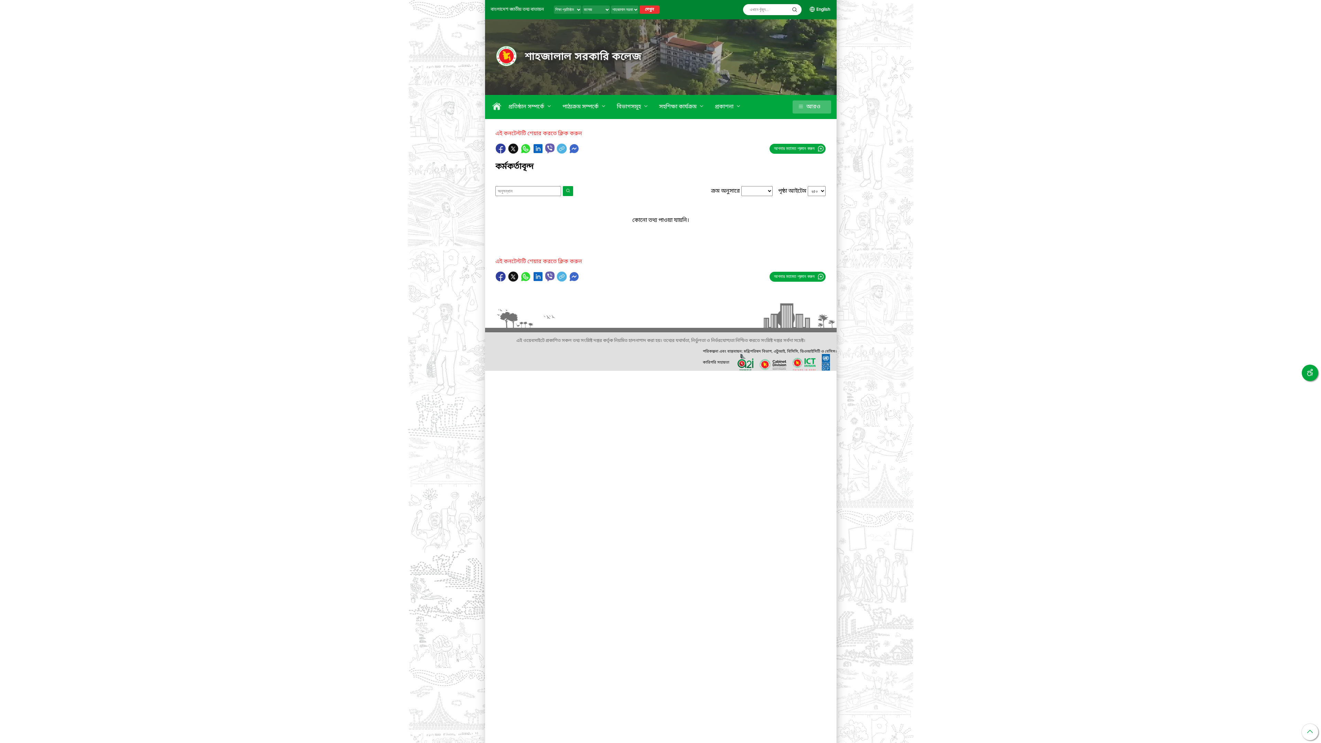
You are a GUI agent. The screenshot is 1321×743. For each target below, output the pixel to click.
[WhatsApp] (526, 152)
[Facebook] (501, 152)
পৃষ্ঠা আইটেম (792, 191)
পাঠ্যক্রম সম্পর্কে (581, 107)
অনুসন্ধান (795, 9)
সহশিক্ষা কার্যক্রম (678, 107)
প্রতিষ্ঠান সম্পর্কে (527, 107)
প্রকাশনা (725, 107)
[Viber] (550, 148)
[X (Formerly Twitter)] (514, 152)
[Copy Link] (562, 152)
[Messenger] (574, 152)
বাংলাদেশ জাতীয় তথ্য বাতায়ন (517, 9)
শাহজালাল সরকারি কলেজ (583, 57)
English (823, 9)
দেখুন (649, 9)
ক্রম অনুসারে (725, 191)
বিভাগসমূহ (629, 107)
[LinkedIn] (539, 152)
